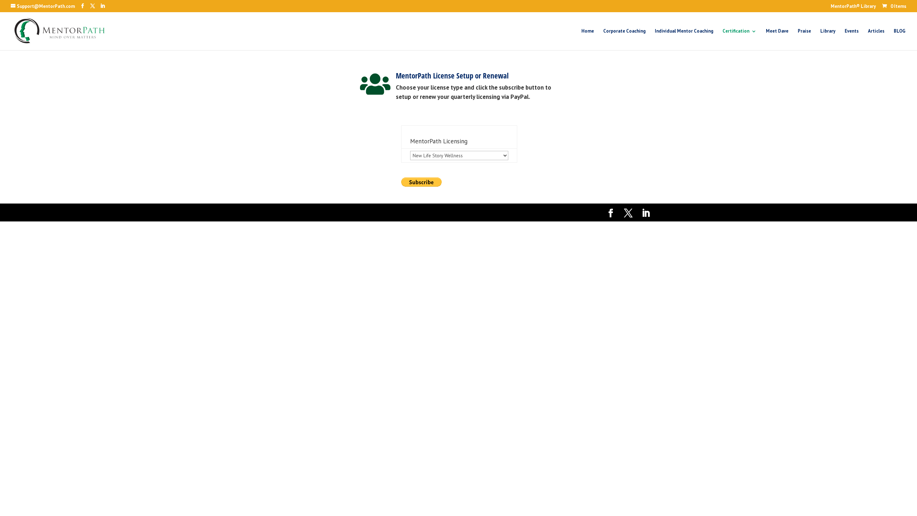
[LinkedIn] (102, 6)
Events (852, 31)
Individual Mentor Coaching (684, 31)
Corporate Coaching (624, 31)
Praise (804, 31)
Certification (735, 31)
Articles (876, 31)
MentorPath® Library (853, 6)
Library (827, 31)
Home (587, 31)
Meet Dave (777, 31)
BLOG (900, 31)
